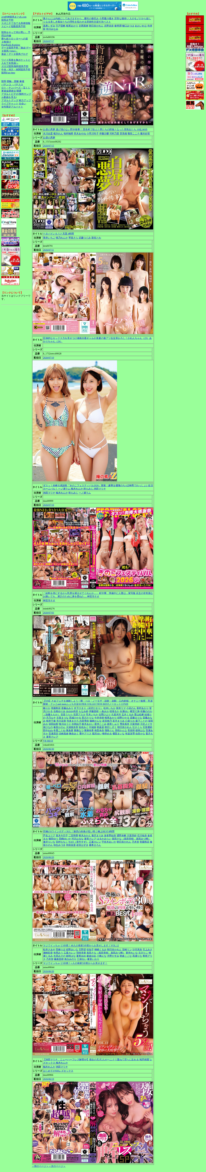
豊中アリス (85, 733)
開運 (18, 91)
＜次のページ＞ (57, 1166)
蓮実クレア (52, 736)
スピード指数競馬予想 (13, 26)
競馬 (3, 81)
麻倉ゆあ (91, 956)
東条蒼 (69, 730)
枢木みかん (85, 835)
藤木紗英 (145, 133)
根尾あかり (72, 26)
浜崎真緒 (63, 733)
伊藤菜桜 (94, 711)
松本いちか (109, 708)
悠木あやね (80, 133)
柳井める (107, 733)
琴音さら (73, 237)
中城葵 (92, 727)
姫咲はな (140, 730)
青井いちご (49, 237)
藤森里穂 (59, 959)
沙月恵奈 (137, 949)
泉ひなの (48, 727)
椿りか (46, 708)
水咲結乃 (76, 724)
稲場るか (114, 711)
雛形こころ (134, 133)
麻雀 (21, 81)
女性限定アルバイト (12, 106)
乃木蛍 (135, 842)
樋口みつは (128, 26)
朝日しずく (111, 727)
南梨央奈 (99, 730)
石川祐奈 (142, 835)
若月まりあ (119, 721)
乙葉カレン (95, 842)
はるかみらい (104, 838)
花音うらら (67, 714)
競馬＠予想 (7, 20)
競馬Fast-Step (8, 72)
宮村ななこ (62, 842)
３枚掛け (6, 42)
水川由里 (48, 133)
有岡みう (58, 952)
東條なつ (79, 730)
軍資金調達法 (8, 91)
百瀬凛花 (53, 733)
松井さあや (49, 949)
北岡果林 (83, 26)
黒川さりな (88, 717)
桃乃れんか (62, 237)
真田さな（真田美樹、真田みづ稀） (131, 838)
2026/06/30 (48, 749)
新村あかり (143, 708)
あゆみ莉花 (72, 711)
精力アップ (25, 100)
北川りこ (143, 952)
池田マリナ (49, 492)
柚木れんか (62, 492)
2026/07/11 (48, 250)
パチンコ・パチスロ (12, 84)
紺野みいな (72, 949)
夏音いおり (93, 959)
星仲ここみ (100, 724)
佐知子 (90, 949)
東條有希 (89, 730)
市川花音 (61, 721)
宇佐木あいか (109, 842)
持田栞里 (71, 845)
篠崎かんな (96, 721)
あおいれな (141, 26)
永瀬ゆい (124, 711)
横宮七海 (135, 711)
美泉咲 (131, 730)
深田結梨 (53, 724)
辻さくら (137, 727)
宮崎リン (127, 949)
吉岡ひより (105, 714)
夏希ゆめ (81, 956)
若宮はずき (82, 845)
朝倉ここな (126, 956)
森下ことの (141, 721)
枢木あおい (88, 724)
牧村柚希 (68, 133)
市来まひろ (73, 721)
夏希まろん (95, 845)
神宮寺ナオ (49, 600)
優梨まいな (119, 733)
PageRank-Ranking (10, 45)
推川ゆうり (65, 724)
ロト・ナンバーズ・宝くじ (15, 87)
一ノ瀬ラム (85, 492)
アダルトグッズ (9, 100)
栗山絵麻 (139, 714)
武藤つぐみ (85, 237)
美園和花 (56, 708)
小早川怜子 (93, 133)
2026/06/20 (48, 857)
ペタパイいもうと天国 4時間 (58, 233)
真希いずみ (49, 26)
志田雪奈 (84, 721)
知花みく (83, 727)
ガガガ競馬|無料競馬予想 (14, 66)
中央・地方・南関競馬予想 (15, 69)
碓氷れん (58, 133)
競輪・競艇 (13, 81)
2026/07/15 (48, 145)
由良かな (140, 733)
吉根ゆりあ (59, 711)
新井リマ (121, 708)
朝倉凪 (100, 727)
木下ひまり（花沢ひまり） (88, 708)
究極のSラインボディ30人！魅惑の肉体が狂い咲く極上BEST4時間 (78, 831)
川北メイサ (146, 724)
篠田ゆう (53, 838)
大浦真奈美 (72, 727)
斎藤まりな (136, 717)
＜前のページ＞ (40, 1166)
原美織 (123, 133)
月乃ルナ (51, 717)
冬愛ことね (59, 730)
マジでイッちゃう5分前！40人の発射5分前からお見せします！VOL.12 (81, 945)
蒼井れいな (132, 952)
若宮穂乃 (107, 721)
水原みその (59, 956)
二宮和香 (73, 835)
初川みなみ (52, 29)
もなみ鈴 (83, 711)
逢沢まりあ (97, 835)
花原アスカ (79, 714)
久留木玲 (116, 714)
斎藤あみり (67, 708)
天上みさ (147, 949)
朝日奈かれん (96, 26)
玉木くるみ (128, 714)
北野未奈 (109, 26)
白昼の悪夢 (49, 137)
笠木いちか (92, 714)
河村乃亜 (114, 133)
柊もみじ (73, 492)
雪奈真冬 (124, 724)
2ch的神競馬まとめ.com (13, 17)
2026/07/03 (48, 612)
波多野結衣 (110, 835)
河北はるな (77, 838)
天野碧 (82, 949)
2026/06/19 (48, 1079)
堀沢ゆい (97, 733)
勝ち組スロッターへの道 (14, 38)
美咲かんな (121, 730)
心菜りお (130, 721)
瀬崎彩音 (48, 952)
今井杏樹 (99, 717)
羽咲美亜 (81, 952)
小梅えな (101, 956)
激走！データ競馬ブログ (14, 54)
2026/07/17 (48, 41)
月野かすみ (113, 956)
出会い (22, 103)
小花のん (131, 708)
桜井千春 (51, 721)
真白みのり (70, 959)
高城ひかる (75, 717)
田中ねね (48, 730)
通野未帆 (121, 835)
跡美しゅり (113, 724)
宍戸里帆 (60, 26)
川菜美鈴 (135, 724)
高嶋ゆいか (65, 838)
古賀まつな (62, 717)
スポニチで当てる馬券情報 (15, 23)
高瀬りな (137, 956)
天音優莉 (147, 727)
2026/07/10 (48, 357)
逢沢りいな (49, 842)
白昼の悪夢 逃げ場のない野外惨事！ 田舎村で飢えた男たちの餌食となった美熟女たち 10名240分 (95, 129)
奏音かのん (59, 727)
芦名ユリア (49, 835)
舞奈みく (74, 733)
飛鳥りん (109, 730)
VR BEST (48, 741)
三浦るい (82, 959)
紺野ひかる (123, 717)
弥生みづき (59, 845)
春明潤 (118, 26)
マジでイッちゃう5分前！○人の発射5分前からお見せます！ (75, 963)
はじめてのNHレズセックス (58, 1071)
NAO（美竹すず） (78, 842)
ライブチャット (9, 103)
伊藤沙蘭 (104, 133)
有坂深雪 (130, 733)
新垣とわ (96, 237)
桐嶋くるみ (100, 949)
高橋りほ (60, 949)
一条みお (104, 711)
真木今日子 (62, 835)
